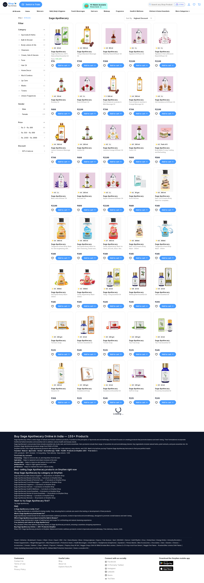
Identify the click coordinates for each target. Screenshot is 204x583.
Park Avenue (106, 540)
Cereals (27, 545)
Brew (80, 540)
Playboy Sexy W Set (72, 545)
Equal (56, 540)
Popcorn (52, 545)
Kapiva (98, 540)
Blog (60, 561)
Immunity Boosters (174, 540)
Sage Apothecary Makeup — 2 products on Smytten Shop (34, 496)
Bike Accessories (144, 543)
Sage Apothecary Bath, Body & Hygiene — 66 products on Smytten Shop (39, 476)
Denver (127, 540)
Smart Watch (92, 543)
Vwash (16, 540)
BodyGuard (32, 540)
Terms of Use (19, 564)
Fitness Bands (131, 543)
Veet (114, 540)
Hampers (60, 545)
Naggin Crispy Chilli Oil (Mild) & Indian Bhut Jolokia (98, 545)
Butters (33, 545)
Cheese (175, 543)
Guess (39, 540)
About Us (62, 564)
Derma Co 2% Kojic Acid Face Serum (129, 545)
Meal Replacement (52, 543)
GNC (61, 540)
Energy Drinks (161, 540)
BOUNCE (120, 540)
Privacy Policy (20, 569)
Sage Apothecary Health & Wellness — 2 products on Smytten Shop (37, 489)
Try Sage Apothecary (21, 503)
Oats (162, 543)
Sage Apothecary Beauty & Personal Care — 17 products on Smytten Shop (40, 480)
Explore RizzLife (65, 567)
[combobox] (167, 4)
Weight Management (37, 543)
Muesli (45, 545)
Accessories (18, 545)
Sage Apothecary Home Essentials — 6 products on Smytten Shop (37, 491)
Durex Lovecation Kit (81, 548)
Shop (20, 18)
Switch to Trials (33, 4)
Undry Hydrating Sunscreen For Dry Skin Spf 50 (30, 548)
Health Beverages (80, 543)
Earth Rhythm (136, 540)
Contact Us (18, 561)
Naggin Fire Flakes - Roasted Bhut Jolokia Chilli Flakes (162, 545)
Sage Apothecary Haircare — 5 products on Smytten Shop (34, 487)
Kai (65, 540)
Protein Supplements (21, 543)
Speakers (121, 543)
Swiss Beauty (72, 540)
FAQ (15, 567)
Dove (51, 540)
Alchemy (23, 540)
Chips (40, 545)
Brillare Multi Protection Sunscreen (60, 548)
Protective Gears (67, 543)
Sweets (168, 543)
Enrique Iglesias (89, 540)
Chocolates (155, 543)
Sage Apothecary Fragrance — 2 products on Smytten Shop (34, 484)
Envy (143, 540)
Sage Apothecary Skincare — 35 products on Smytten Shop (34, 498)
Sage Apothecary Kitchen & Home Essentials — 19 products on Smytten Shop (41, 493)
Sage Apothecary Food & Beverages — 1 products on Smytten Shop (38, 482)
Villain (45, 540)
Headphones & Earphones (107, 543)
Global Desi (151, 540)
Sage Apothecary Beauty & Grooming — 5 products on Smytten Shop (38, 478)
